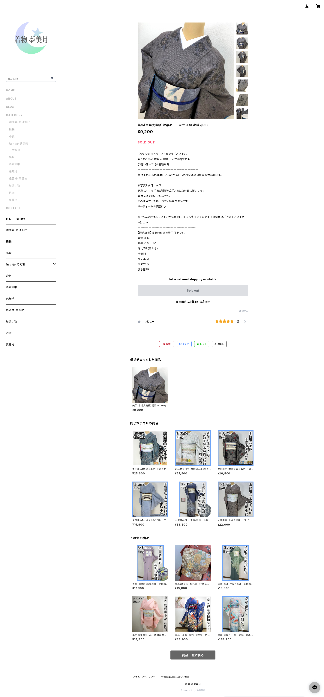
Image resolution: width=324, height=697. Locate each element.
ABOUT (11, 98)
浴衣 (12, 192)
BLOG (10, 106)
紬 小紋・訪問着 (18, 143)
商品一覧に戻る (193, 655)
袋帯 (12, 157)
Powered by (189, 690)
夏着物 (13, 199)
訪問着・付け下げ (19, 122)
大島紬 (16, 150)
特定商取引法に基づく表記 (175, 676)
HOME (10, 90)
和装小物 (14, 185)
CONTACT (13, 208)
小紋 (12, 136)
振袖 (12, 129)
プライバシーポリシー (144, 676)
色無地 (13, 171)
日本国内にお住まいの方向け (193, 301)
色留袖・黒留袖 (18, 178)
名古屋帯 (14, 164)
